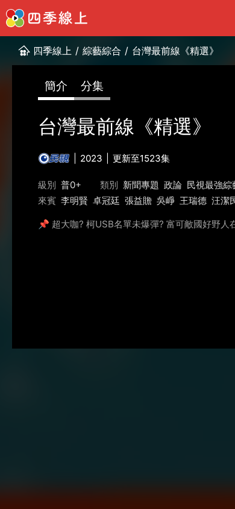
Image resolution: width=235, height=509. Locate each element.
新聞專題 (141, 185)
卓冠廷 (106, 200)
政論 (173, 185)
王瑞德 (193, 200)
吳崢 (166, 200)
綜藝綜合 (102, 51)
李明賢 (74, 200)
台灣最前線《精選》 (175, 51)
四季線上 (52, 51)
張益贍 (138, 200)
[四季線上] (46, 18)
